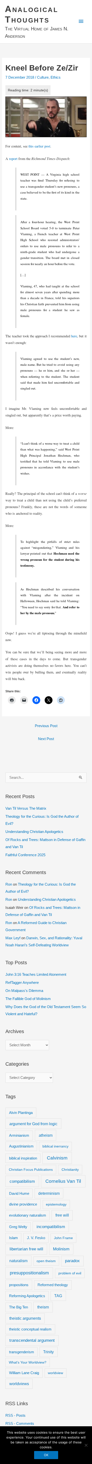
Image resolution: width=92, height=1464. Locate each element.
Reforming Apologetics (27, 1296)
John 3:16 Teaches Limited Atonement (35, 974)
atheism (46, 1135)
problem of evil (69, 1273)
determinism (49, 1193)
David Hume (19, 1194)
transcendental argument (32, 1340)
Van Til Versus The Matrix (25, 808)
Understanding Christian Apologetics (34, 832)
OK (46, 1455)
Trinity (48, 1352)
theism (43, 1307)
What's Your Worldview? (27, 1362)
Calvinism (57, 1157)
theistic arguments (25, 1318)
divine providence (23, 1204)
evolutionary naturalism (27, 1215)
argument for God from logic (33, 1124)
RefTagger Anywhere (22, 983)
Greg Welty (18, 1227)
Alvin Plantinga (21, 1112)
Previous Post (46, 726)
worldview (55, 1373)
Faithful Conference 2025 (25, 855)
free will (62, 1215)
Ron (8, 884)
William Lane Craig (24, 1373)
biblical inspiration (23, 1158)
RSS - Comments (19, 1424)
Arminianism (19, 1135)
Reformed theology (53, 1285)
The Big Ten (18, 1307)
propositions (18, 1285)
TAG (58, 1296)
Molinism (61, 1249)
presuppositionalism (29, 1272)
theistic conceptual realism (30, 1329)
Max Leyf (12, 938)
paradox (72, 1260)
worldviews (19, 1384)
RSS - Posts (15, 1415)
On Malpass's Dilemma (24, 991)
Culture (43, 77)
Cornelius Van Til (63, 1181)
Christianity (70, 1169)
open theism (46, 1261)
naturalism (18, 1260)
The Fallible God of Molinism (28, 999)
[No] (85, 1445)
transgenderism (21, 1352)
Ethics (56, 77)
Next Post (46, 739)
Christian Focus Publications (31, 1169)
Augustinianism (21, 1146)
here (74, 336)
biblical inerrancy (55, 1146)
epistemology (56, 1204)
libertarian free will (26, 1249)
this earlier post (39, 146)
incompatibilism (51, 1226)
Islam (13, 1238)
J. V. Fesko (36, 1238)
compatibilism (22, 1181)
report (13, 158)
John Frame (63, 1238)
